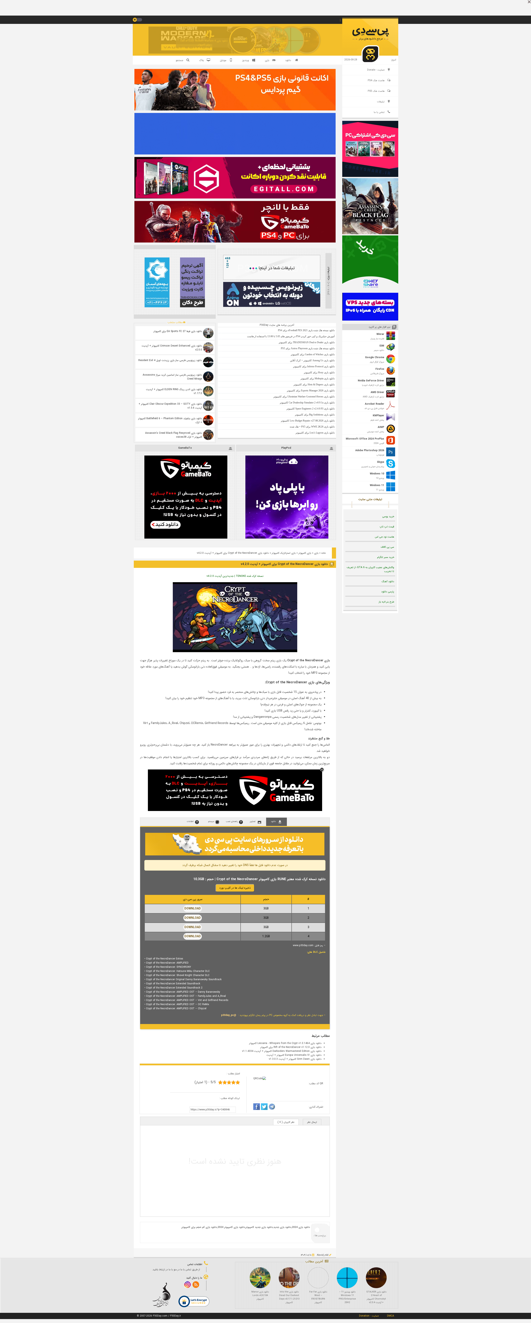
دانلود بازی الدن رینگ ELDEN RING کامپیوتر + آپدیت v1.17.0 (174, 391)
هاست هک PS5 (376, 91)
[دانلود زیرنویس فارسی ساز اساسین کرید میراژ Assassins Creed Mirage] (208, 376)
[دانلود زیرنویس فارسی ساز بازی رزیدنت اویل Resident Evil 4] (208, 362)
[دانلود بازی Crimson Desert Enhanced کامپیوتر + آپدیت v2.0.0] (208, 347)
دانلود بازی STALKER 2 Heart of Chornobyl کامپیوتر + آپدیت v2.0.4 (376, 1297)
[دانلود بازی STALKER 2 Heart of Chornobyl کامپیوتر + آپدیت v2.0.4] (376, 1277)
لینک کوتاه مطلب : (229, 1098)
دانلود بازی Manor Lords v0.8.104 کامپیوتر (260, 1295)
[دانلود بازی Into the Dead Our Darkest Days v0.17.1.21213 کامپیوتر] (289, 1277)
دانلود (288, 60)
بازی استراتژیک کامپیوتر (284, 553)
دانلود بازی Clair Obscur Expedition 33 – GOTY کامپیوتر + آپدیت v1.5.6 (170, 406)
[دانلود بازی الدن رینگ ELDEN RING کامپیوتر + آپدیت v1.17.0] (208, 391)
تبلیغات (381, 102)
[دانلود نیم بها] (234, 855)
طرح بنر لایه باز (386, 602)
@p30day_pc (228, 1015)
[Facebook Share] (256, 1107)
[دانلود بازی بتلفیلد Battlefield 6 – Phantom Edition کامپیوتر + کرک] (208, 420)
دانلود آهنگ (388, 581)
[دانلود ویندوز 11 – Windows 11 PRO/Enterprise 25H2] (347, 1277)
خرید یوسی (388, 516)
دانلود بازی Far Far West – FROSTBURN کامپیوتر (318, 1297)
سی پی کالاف (387, 547)
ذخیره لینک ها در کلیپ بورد (235, 888)
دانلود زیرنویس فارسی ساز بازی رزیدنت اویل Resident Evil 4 (170, 360)
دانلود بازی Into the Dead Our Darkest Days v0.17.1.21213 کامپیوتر (289, 1297)
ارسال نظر (312, 1122)
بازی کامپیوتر (304, 553)
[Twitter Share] (264, 1107)
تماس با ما (379, 112)
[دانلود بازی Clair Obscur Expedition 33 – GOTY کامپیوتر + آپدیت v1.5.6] (208, 406)
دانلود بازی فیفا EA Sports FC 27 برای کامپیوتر (177, 331)
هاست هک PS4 (376, 80)
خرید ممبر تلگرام (385, 557)
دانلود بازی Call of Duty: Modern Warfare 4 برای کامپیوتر (204, 43)
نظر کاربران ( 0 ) (286, 1122)
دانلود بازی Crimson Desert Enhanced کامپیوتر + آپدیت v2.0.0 (172, 348)
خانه (323, 553)
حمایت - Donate (376, 70)
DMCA (390, 1316)
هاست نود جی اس (384, 537)
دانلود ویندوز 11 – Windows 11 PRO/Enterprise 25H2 (347, 1297)
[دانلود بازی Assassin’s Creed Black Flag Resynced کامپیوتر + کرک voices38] (208, 435)
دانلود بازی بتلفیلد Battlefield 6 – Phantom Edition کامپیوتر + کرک (170, 420)
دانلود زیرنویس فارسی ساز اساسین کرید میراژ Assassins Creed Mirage (172, 377)
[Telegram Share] (272, 1107)
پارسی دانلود (387, 592)
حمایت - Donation (369, 1316)
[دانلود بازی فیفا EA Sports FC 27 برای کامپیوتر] (208, 333)
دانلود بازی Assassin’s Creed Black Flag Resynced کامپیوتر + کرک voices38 (173, 435)
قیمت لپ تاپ (387, 527)
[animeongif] (271, 306)
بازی (316, 553)
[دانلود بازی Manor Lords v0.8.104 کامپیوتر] (260, 1277)
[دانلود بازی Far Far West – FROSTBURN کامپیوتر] (318, 1277)
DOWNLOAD (192, 908)
